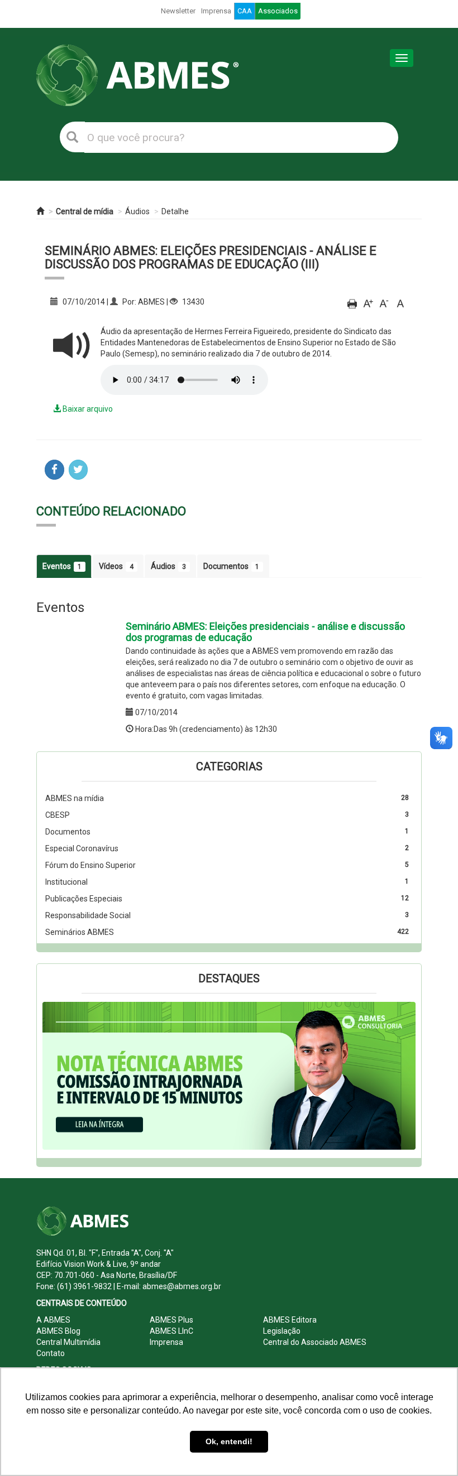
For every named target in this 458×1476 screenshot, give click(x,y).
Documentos (231, 566)
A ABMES (53, 1319)
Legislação (281, 1331)
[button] (70, 1075)
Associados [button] (278, 11)
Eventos (62, 566)
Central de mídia (84, 211)
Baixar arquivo (87, 408)
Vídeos (116, 566)
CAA (244, 11)
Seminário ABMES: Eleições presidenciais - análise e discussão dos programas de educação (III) (210, 257)
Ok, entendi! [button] (229, 1441)
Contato (50, 1353)
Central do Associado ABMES (314, 1342)
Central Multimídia (68, 1342)
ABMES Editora (290, 1319)
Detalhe (175, 211)
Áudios (137, 211)
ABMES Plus (171, 1319)
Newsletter (178, 11)
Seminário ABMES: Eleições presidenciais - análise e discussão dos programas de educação (265, 631)
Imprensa (216, 11)
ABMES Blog (58, 1331)
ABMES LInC (171, 1331)
